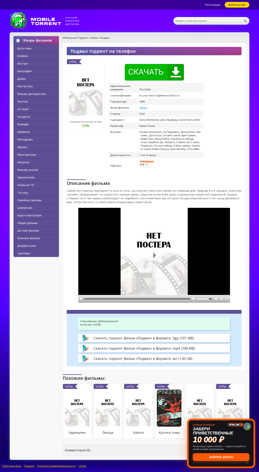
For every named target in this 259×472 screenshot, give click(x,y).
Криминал (23, 132)
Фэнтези (22, 101)
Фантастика (25, 86)
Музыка (22, 147)
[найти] (245, 21)
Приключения (26, 177)
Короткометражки (29, 215)
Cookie (82, 466)
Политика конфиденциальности (56, 466)
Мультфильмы (26, 154)
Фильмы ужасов (27, 170)
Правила (29, 466)
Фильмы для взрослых (31, 94)
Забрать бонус (221, 457)
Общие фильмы (27, 223)
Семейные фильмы (29, 200)
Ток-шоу (22, 192)
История (22, 109)
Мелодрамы (25, 139)
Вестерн (22, 63)
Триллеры (23, 253)
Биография (24, 71)
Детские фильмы (28, 230)
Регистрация (212, 4)
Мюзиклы (23, 162)
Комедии (23, 124)
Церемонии (24, 208)
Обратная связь (11, 466)
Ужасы (143, 107)
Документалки (26, 245)
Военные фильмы (28, 238)
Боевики (22, 56)
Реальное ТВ (25, 185)
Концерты (23, 116)
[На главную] (48, 20)
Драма (21, 78)
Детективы (24, 48)
